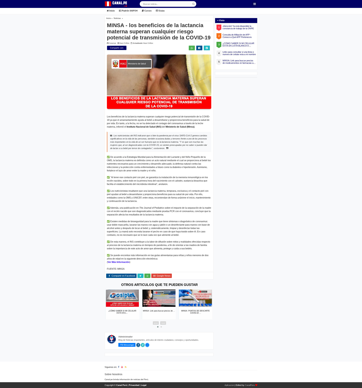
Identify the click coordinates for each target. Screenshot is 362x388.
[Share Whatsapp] (147, 276)
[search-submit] (193, 4)
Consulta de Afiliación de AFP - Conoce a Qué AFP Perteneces (237, 35)
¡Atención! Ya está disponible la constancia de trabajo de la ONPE (238, 27)
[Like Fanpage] (118, 367)
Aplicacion (229, 385)
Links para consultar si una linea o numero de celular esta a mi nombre (239, 53)
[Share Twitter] (140, 276)
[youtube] (122, 367)
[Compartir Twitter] (207, 48)
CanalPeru (250, 385)
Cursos (148, 10)
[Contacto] (128, 367)
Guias (161, 10)
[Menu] (254, 4)
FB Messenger (127, 345)
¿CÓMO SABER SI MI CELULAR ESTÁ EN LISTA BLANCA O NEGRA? (238, 44)
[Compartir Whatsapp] (192, 48)
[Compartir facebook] (199, 48)
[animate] (358, 384)
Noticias (117, 18)
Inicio (112, 10)
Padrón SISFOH (129, 10)
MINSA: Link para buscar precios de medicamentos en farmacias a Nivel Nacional (238, 61)
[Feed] (125, 367)
